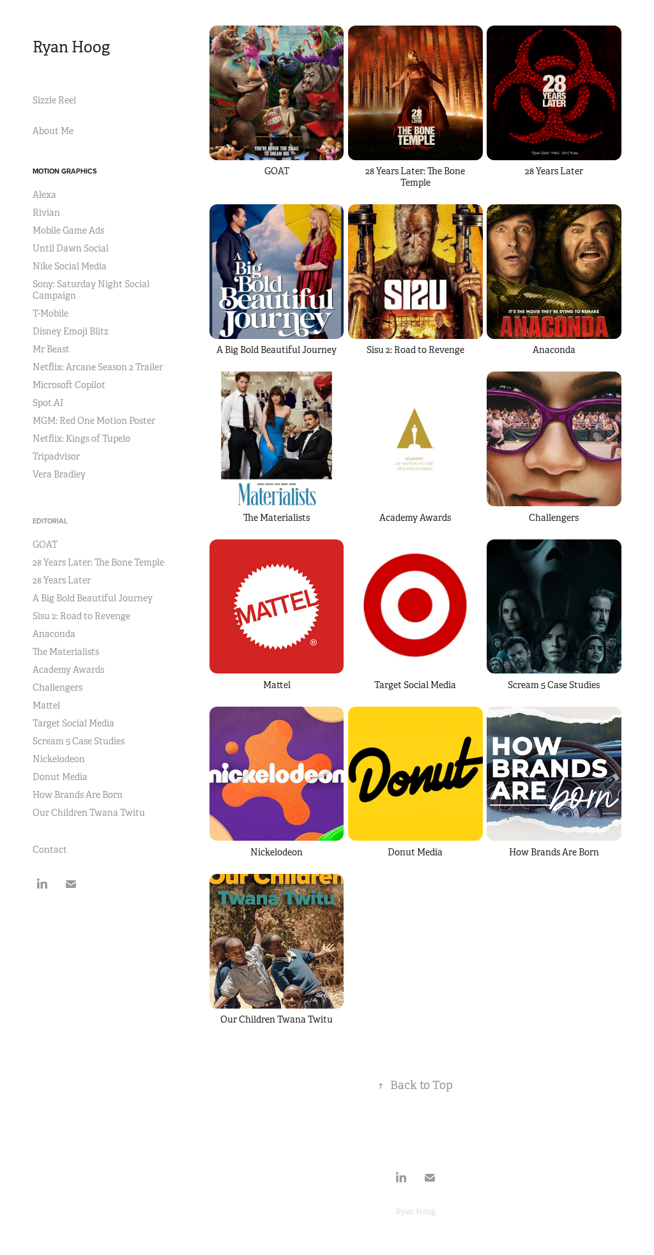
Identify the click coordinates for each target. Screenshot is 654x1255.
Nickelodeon (59, 759)
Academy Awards (68, 669)
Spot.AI (48, 403)
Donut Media (60, 777)
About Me (53, 131)
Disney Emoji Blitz (71, 331)
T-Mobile (50, 313)
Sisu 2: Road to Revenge (81, 616)
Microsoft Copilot (69, 385)
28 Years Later (62, 580)
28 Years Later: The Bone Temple (98, 562)
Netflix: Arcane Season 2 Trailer (98, 367)
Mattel (46, 705)
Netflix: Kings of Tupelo (81, 438)
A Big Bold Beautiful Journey (93, 598)
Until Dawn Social (71, 248)
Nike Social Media (70, 266)
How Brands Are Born (78, 794)
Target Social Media (73, 723)
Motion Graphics (65, 171)
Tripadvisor (56, 456)
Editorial (50, 521)
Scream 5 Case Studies (79, 741)
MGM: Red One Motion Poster (94, 420)
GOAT (45, 544)
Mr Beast (51, 349)
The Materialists (66, 652)
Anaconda (54, 634)
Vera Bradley (59, 474)
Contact (50, 849)
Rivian (46, 212)
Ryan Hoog (71, 47)
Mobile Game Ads (68, 230)
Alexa (44, 194)
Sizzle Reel (54, 100)
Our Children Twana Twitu (89, 812)
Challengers (57, 687)
